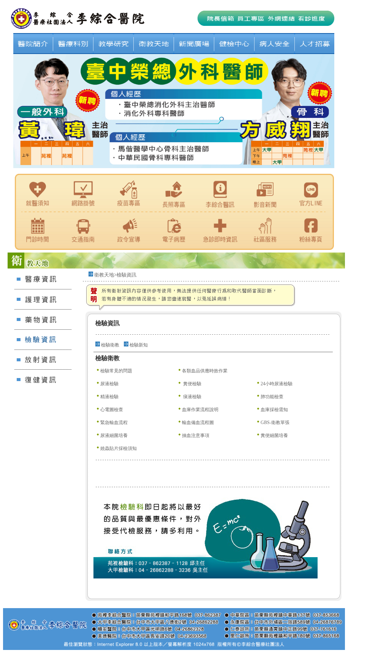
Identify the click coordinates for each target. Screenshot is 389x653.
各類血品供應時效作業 (205, 370)
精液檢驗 (109, 396)
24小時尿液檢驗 (277, 383)
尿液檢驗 (109, 383)
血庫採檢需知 (274, 409)
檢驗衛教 (110, 345)
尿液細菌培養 (114, 435)
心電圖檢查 (111, 409)
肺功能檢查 (272, 396)
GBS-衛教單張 (275, 422)
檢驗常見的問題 (116, 370)
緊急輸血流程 (114, 422)
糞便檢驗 (191, 383)
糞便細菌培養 (274, 435)
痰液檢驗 (191, 396)
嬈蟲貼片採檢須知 (118, 448)
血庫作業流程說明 (200, 409)
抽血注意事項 (195, 435)
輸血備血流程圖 (198, 422)
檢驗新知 (139, 345)
